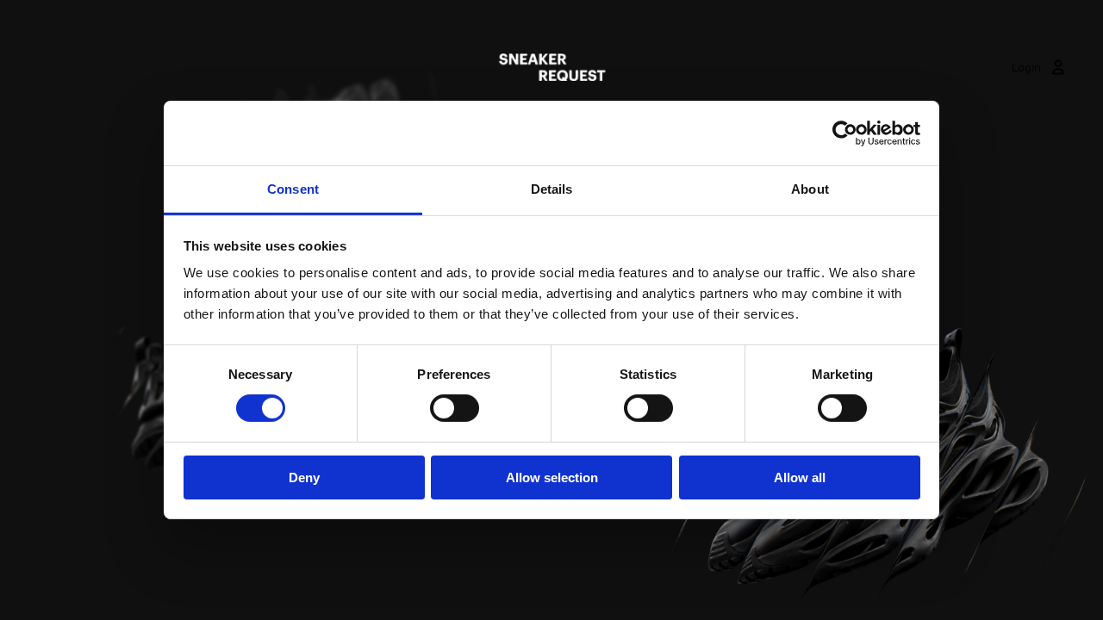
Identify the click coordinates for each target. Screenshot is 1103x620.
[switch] (454, 408)
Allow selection (552, 477)
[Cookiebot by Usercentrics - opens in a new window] (845, 133)
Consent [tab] (293, 189)
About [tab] (810, 189)
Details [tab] (552, 189)
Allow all (800, 477)
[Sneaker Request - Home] (552, 67)
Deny (304, 477)
